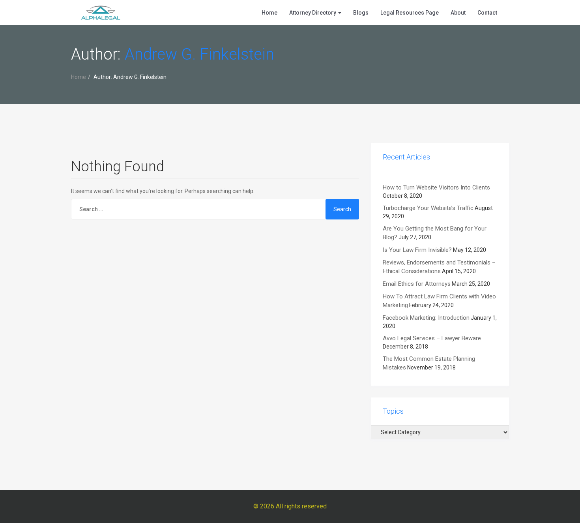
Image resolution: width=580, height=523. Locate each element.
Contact (487, 12)
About (458, 12)
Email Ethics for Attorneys (417, 283)
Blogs (361, 12)
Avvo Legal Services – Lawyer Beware (432, 338)
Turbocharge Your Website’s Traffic (428, 208)
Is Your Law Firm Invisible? (417, 249)
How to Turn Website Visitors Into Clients (436, 187)
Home (269, 12)
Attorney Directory (313, 12)
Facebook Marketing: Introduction (426, 317)
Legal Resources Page (409, 12)
